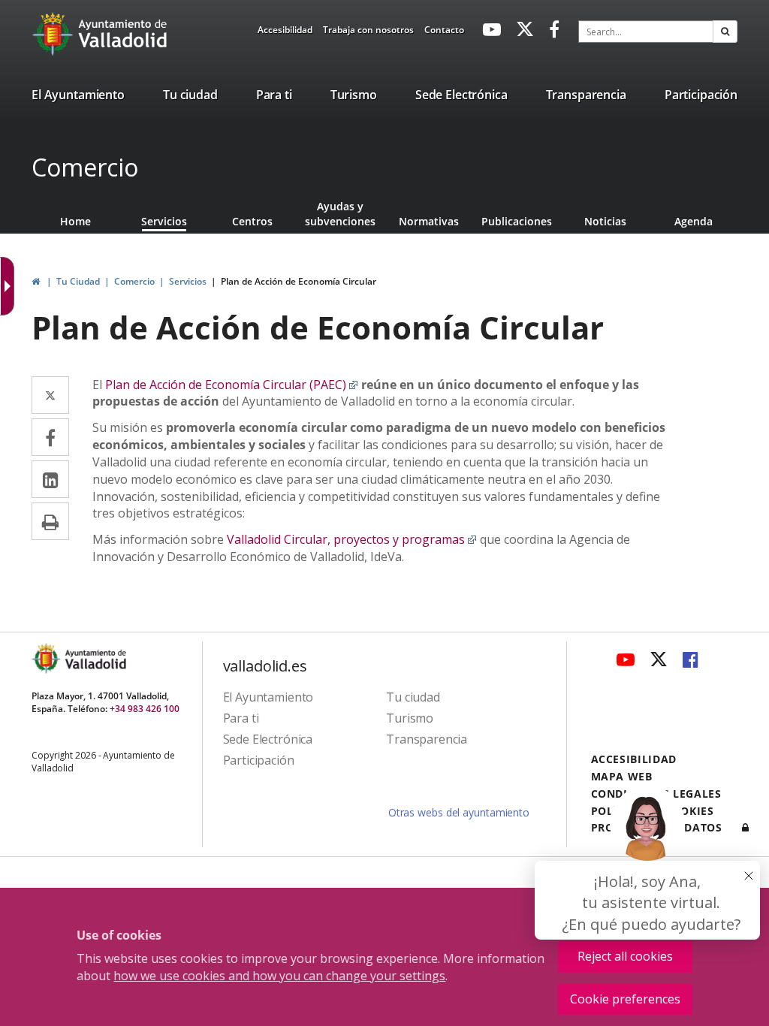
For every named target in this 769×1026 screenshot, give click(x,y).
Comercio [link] (134, 281)
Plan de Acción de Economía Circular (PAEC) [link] (231, 384)
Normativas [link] (429, 221)
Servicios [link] (164, 221)
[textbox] (645, 31)
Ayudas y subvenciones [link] (340, 213)
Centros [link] (252, 221)
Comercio (85, 167)
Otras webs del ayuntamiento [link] (458, 812)
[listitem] (78, 97)
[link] (285, 32)
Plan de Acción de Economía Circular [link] (298, 281)
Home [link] (75, 221)
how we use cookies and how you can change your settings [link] (279, 975)
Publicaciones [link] (516, 221)
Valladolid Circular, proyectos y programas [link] (352, 539)
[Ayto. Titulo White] (123, 33)
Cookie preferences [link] (625, 999)
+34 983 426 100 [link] (144, 708)
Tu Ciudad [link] (78, 281)
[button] (725, 31)
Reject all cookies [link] (625, 956)
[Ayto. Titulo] (94, 658)
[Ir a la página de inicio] (54, 33)
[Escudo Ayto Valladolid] (47, 658)
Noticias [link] (605, 221)
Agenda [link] (693, 221)
